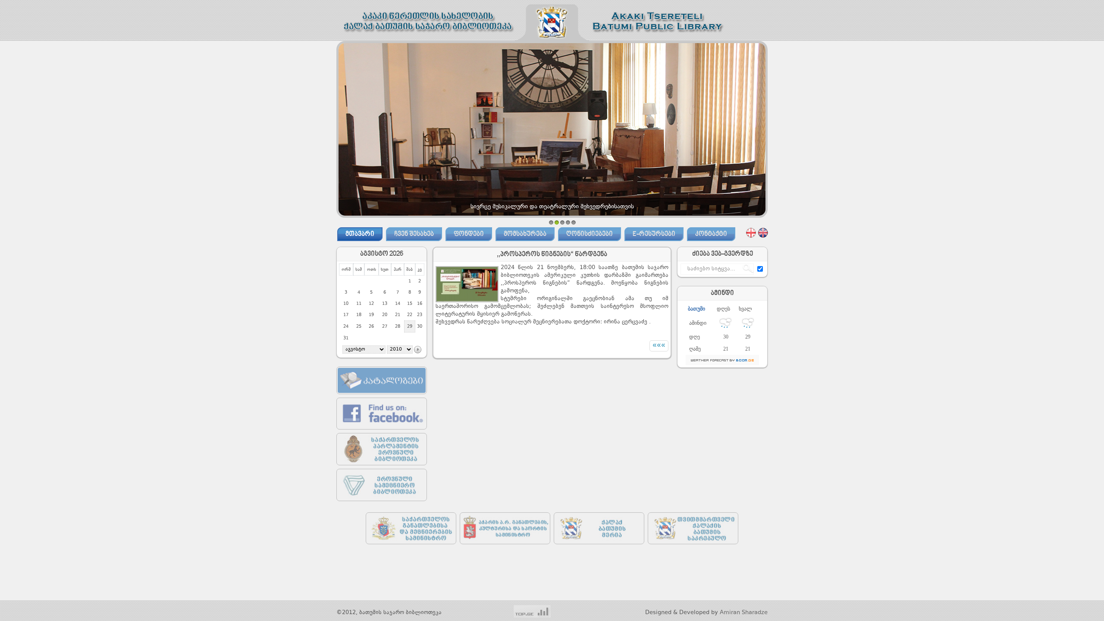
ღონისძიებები (589, 234)
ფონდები (469, 234)
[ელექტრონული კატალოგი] (381, 396)
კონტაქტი (711, 234)
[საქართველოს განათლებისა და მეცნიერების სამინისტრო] (411, 546)
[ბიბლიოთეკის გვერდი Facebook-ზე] (381, 431)
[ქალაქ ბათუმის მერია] (599, 546)
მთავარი (359, 234)
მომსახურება (525, 234)
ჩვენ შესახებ (414, 234)
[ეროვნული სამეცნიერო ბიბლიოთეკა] (381, 503)
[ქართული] (751, 232)
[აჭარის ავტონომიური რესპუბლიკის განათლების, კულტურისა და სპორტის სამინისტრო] (505, 546)
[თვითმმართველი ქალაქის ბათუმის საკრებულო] (693, 546)
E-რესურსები (654, 234)
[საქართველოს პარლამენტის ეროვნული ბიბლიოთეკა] (381, 467)
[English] (763, 232)
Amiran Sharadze (744, 612)
